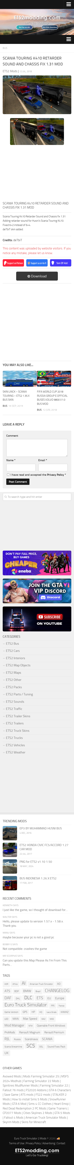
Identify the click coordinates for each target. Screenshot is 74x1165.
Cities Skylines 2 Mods (37, 1113)
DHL (18, 998)
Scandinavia (31, 1039)
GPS (25, 1012)
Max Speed (30, 1018)
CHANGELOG (57, 990)
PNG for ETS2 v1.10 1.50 (36, 861)
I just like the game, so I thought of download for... (35, 910)
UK (6, 1053)
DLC (28, 998)
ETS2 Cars (13, 651)
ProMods (9, 1032)
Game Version (11, 1012)
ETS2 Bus (12, 644)
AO (59, 983)
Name (10, 460)
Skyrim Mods (11, 1122)
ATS (7, 991)
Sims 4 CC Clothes (40, 1104)
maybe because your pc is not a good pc (28, 937)
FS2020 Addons (36, 1090)
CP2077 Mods (12, 1113)
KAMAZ (65, 1012)
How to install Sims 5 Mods (29, 1099)
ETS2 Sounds (15, 702)
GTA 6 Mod (19, 1104)
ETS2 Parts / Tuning (19, 694)
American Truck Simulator (41, 984)
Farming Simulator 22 (54, 1085)
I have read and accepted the (38, 474)
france (61, 1005)
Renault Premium (54, 1032)
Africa (15, 984)
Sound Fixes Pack (56, 1046)
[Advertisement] (37, 174)
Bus (5, 48)
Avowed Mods (12, 1076)
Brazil (38, 991)
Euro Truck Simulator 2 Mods (30, 1138)
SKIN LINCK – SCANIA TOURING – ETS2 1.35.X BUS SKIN (16, 395)
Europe (59, 998)
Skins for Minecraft (34, 1122)
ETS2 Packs (14, 687)
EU (49, 998)
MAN (16, 1018)
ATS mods (26, 1094)
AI (24, 983)
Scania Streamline (13, 1046)
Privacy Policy (55, 474)
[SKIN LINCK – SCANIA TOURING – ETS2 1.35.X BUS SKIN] (20, 379)
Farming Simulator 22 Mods (41, 1081)
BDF (16, 991)
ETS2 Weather (15, 752)
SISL (41, 1046)
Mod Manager (14, 1025)
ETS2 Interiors (15, 658)
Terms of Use (16, 1143)
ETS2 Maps (13, 673)
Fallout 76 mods (13, 1090)
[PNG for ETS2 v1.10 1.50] (10, 866)
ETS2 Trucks (14, 738)
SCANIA (47, 1039)
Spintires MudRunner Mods (20, 1085)
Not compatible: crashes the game (25, 949)
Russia (17, 1039)
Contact (61, 1143)
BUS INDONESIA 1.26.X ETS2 (38, 878)
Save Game (11, 1094)
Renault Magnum (29, 1032)
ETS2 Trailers (15, 723)
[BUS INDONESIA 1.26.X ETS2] (10, 883)
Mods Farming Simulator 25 (41, 1076)
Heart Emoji (61, 1104)
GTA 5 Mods (62, 1113)
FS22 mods (43, 1094)
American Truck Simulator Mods (46, 1117)
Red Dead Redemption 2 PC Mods (24, 1108)
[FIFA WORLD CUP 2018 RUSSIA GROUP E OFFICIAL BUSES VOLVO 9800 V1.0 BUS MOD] (54, 379)
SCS (30, 1046)
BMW (27, 991)
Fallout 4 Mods (13, 1117)
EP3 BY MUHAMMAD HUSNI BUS (41, 828)
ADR (6, 984)
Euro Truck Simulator (25, 1005)
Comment (12, 435)
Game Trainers (57, 1108)
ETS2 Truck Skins (17, 731)
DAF (7, 998)
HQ (40, 1012)
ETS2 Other (13, 680)
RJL (7, 1039)
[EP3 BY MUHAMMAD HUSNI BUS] (10, 833)
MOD (52, 1019)
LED (6, 1019)
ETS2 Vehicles (15, 745)
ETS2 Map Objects (18, 665)
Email (42, 460)
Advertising (48, 1143)
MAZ (43, 1019)
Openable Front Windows (51, 1025)
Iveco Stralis (51, 1012)
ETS (40, 997)
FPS (52, 1005)
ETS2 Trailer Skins (18, 716)
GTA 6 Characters (60, 1090)
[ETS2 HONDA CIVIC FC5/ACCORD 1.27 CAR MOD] (10, 850)
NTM (31, 1026)
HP (33, 1012)
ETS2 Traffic (14, 709)
